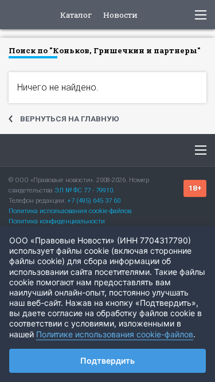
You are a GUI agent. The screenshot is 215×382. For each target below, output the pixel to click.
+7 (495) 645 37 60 (93, 200)
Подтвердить (107, 360)
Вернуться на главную (69, 118)
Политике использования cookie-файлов (114, 334)
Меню (200, 150)
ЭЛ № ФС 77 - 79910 (83, 190)
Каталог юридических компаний (45, 150)
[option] (107, 86)
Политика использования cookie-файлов (70, 211)
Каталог (76, 15)
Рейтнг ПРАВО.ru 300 (18, 14)
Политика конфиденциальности (57, 221)
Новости (120, 15)
